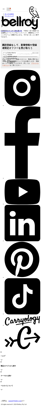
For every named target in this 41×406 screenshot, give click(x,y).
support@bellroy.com (14, 401)
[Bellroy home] (20, 29)
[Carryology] (22, 332)
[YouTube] (22, 192)
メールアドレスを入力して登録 (5, 54)
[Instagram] (22, 88)
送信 (35, 52)
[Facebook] (22, 142)
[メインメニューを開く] (3, 9)
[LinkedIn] (22, 223)
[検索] (36, 9)
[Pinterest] (22, 260)
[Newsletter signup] (9, 9)
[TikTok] (22, 296)
